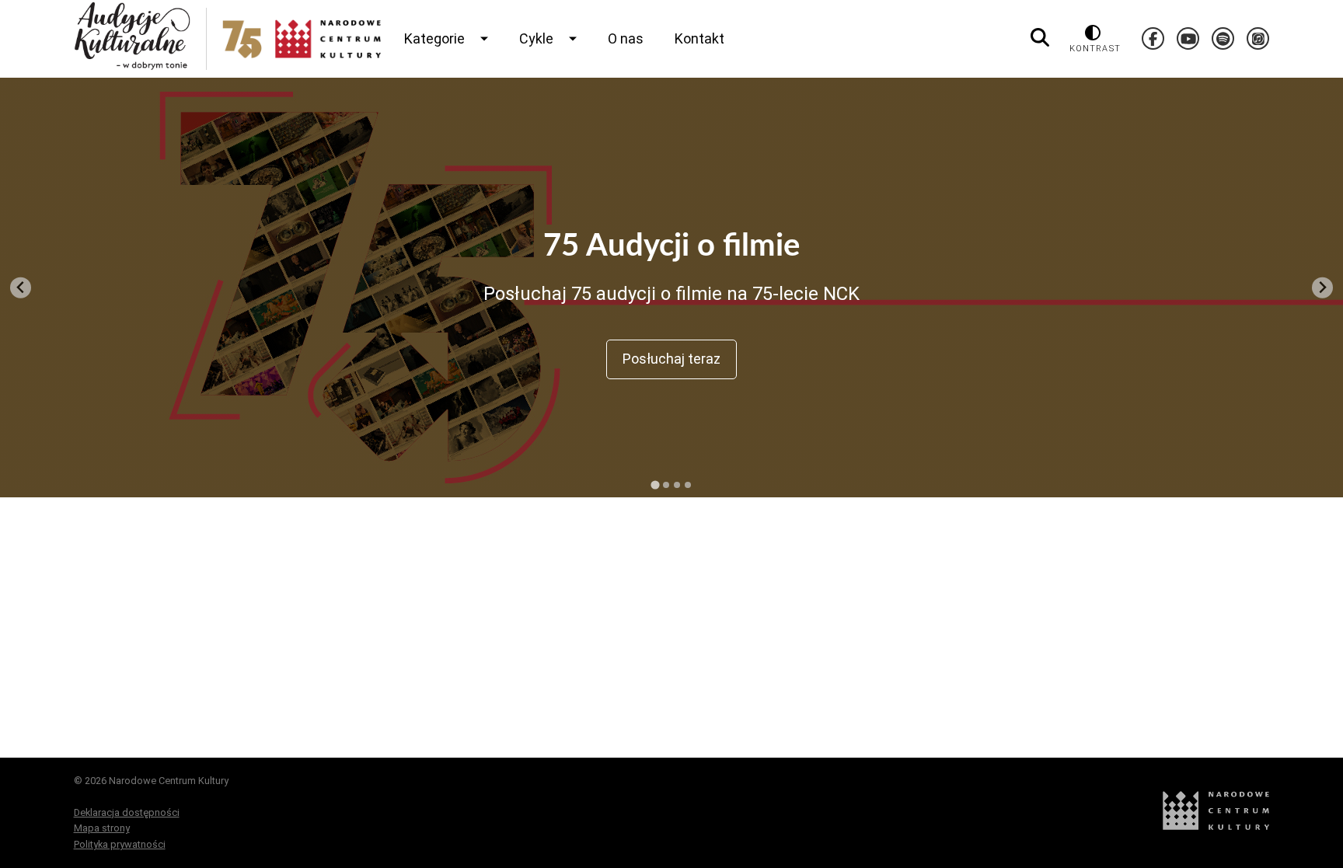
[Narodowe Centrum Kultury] (1216, 826)
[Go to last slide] (20, 287)
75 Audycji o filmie (671, 246)
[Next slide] (1322, 287)
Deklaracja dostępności (127, 812)
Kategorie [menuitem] (434, 38)
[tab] (655, 484)
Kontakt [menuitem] (699, 38)
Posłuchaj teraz (671, 358)
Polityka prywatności (120, 844)
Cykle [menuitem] (536, 38)
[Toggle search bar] (1040, 38)
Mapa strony (102, 828)
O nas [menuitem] (626, 38)
